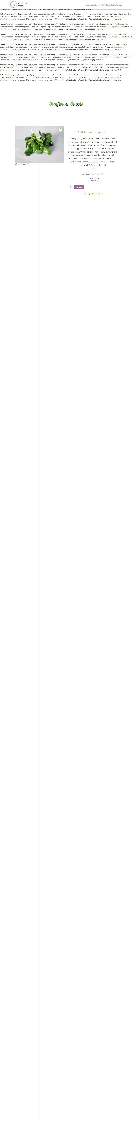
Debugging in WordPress (115, 27)
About (92, 5)
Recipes (119, 5)
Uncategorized (97, 194)
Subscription (111, 5)
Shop (104, 5)
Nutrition (98, 5)
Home (87, 5)
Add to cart (79, 187)
